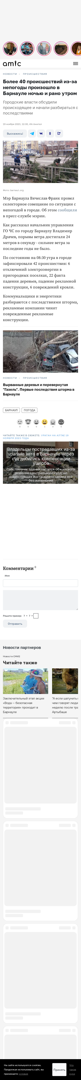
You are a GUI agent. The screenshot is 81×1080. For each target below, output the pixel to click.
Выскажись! (15, 133)
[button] (74, 445)
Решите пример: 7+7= (18, 615)
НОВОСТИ (10, 74)
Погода (29, 410)
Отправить (15, 623)
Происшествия (35, 74)
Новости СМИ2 (11, 656)
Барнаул (11, 410)
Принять (59, 1069)
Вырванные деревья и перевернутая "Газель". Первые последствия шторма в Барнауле (38, 389)
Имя (7, 575)
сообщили (67, 210)
